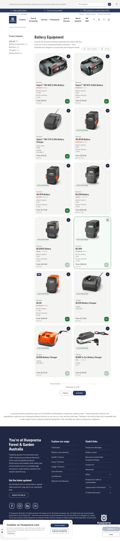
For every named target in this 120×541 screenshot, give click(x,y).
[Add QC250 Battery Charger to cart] (106, 319)
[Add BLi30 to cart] (67, 319)
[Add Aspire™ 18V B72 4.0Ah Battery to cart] (106, 101)
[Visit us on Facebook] (12, 506)
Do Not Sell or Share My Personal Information (60, 530)
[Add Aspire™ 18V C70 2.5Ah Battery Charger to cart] (67, 156)
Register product (91, 14)
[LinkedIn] (27, 506)
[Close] (70, 522)
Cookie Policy (11, 533)
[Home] (12, 19)
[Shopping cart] (108, 19)
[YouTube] (35, 506)
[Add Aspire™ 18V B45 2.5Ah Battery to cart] (67, 101)
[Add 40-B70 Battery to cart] (67, 210)
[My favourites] (104, 19)
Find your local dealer (104, 14)
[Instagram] (19, 506)
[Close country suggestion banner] (116, 3)
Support (81, 14)
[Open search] (94, 19)
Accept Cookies (60, 525)
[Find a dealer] (99, 19)
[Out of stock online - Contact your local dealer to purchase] (67, 265)
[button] (22, 19)
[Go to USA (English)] (109, 4)
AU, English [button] (24, 14)
